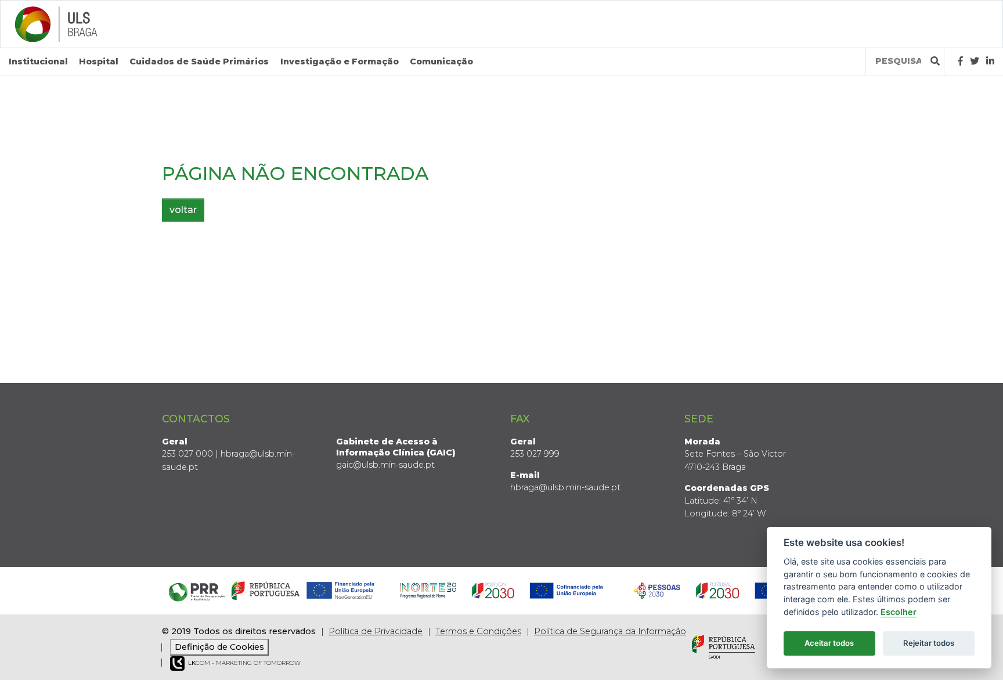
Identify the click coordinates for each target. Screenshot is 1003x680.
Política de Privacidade (376, 631)
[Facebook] (960, 61)
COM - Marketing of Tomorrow (244, 663)
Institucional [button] (38, 61)
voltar (183, 209)
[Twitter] (974, 61)
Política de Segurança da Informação (610, 631)
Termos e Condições (478, 631)
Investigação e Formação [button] (339, 61)
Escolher (899, 612)
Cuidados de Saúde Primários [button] (199, 61)
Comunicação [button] (441, 61)
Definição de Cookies (219, 647)
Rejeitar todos (928, 643)
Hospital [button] (98, 61)
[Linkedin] (990, 61)
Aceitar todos (829, 643)
